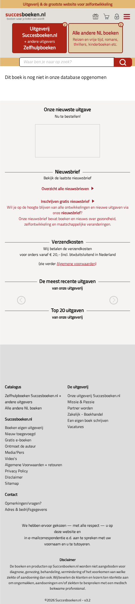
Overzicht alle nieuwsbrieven (65, 188)
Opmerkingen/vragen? (23, 503)
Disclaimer (14, 477)
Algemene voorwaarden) (76, 263)
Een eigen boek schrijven (88, 420)
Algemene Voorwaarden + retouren (33, 465)
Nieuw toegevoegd (20, 434)
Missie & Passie (81, 402)
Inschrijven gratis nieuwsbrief (65, 201)
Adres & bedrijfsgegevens (26, 509)
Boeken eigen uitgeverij (24, 427)
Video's (11, 458)
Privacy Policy (16, 471)
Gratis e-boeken (18, 440)
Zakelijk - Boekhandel (85, 414)
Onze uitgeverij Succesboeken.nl (94, 395)
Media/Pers (14, 452)
